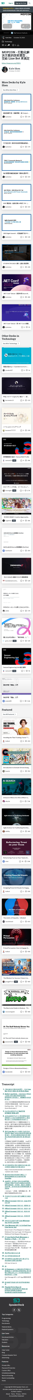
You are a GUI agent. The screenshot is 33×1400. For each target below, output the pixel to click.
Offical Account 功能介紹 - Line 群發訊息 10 (18, 1202)
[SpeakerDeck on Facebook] (14, 1310)
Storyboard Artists (8, 1337)
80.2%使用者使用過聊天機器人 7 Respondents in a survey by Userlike (15, 1176)
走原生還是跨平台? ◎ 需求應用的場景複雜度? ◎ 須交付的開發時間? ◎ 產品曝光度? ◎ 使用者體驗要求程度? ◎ (17, 1117)
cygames (8, 520)
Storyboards (6, 1323)
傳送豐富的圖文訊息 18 (12, 1253)
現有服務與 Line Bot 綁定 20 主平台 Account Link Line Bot (17, 1259)
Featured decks (6, 1327)
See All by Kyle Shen (10, 90)
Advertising (5, 1357)
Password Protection (8, 1368)
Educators (5, 1339)
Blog (3, 1352)
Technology (8, 41)
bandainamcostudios (12, 581)
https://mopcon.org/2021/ (11, 63)
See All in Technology (10, 343)
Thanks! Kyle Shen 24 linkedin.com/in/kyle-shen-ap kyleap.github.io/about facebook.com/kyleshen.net (16, 1289)
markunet (8, 550)
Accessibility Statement (16, 1396)
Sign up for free (21, 3)
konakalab (8, 1072)
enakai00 (8, 701)
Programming (6, 1318)
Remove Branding (7, 1375)
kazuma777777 (10, 430)
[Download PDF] (18, 45)
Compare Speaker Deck (9, 1355)
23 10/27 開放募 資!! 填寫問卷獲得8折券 (17, 1283)
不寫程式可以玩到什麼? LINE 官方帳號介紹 (18, 1197)
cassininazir (9, 921)
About (8, 1394)
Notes (4, 1380)
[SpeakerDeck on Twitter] (19, 1310)
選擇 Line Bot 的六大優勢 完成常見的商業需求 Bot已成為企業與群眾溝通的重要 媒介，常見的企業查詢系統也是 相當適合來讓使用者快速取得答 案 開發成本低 (18, 1135)
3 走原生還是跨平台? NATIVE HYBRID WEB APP (15, 1112)
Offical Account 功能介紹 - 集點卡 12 (18, 1208)
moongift (8, 490)
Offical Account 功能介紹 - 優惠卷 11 (17, 1205)
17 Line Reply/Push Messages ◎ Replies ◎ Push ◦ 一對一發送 (17, 1238)
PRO (14, 460)
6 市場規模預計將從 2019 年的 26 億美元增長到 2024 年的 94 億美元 (17, 1166)
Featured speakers (7, 1329)
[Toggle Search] (29, 3)
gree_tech (8, 641)
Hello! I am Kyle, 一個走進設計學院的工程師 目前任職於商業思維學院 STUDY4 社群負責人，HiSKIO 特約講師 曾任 (18, 1096)
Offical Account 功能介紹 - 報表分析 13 (17, 1212)
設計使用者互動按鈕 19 (12, 1256)
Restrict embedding (8, 1378)
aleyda (7, 801)
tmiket (7, 741)
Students (4, 1342)
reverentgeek (10, 1012)
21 (5, 1266)
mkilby (7, 831)
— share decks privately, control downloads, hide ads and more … (16, 9)
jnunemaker (9, 1042)
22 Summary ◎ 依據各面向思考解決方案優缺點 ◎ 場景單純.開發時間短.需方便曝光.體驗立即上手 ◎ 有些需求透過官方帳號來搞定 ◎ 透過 (18, 1271)
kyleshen (8, 117)
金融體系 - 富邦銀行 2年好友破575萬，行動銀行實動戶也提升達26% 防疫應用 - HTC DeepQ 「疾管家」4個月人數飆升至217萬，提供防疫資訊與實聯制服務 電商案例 (18, 1184)
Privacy (18, 1394)
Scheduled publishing (8, 1373)
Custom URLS (6, 1370)
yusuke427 (9, 370)
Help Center (6, 1350)
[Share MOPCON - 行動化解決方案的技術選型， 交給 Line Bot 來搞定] (8, 45)
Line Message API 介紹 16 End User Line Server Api (18, 1226)
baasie (7, 771)
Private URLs (6, 1365)
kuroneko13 (9, 400)
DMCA (24, 1394)
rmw (6, 861)
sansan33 (8, 460)
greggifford (9, 981)
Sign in (11, 3)
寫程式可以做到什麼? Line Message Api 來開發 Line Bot (17, 1221)
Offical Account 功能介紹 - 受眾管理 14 (17, 1217)
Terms (13, 1394)
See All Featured (8, 714)
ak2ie (7, 611)
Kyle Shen (14, 68)
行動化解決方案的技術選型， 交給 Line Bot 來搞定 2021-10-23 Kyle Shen (18, 1090)
